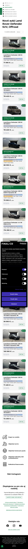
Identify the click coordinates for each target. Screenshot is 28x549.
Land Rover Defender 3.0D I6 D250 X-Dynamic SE (13, 156)
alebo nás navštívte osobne (14, 529)
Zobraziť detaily (19, 289)
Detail (21, 65)
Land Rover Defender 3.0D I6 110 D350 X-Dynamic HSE (13, 344)
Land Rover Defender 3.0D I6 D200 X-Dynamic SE (13, 191)
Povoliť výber (14, 299)
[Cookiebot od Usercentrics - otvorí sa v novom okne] (20, 244)
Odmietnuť (14, 304)
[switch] (24, 274)
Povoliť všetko (14, 294)
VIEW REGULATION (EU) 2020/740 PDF (14, 510)
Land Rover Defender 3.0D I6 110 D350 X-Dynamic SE (13, 314)
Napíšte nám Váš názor (14, 497)
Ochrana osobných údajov (10, 502)
